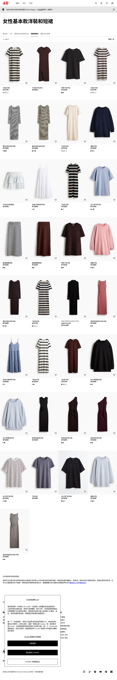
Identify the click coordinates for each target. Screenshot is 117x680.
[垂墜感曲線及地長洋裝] (102, 297)
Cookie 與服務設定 (32, 662)
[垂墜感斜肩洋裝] (73, 414)
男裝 (24, 3)
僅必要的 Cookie (32, 652)
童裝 (31, 3)
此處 (40, 10)
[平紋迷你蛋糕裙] (14, 181)
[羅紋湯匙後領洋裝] (14, 122)
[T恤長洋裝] (14, 64)
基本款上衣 (74, 582)
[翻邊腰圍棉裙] (14, 239)
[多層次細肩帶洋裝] (43, 181)
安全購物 (61, 632)
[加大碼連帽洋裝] (102, 356)
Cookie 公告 (63, 635)
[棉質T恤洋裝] (73, 64)
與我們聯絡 (62, 629)
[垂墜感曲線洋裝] (43, 414)
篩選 (110, 39)
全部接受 (32, 643)
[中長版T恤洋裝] (43, 64)
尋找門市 (61, 623)
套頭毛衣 (83, 582)
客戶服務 (61, 617)
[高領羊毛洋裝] (73, 297)
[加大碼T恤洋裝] (102, 181)
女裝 (17, 3)
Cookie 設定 (63, 638)
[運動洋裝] (102, 122)
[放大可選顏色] (62, 92)
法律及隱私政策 (64, 626)
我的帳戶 (61, 620)
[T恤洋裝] (43, 472)
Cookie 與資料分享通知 (32, 637)
